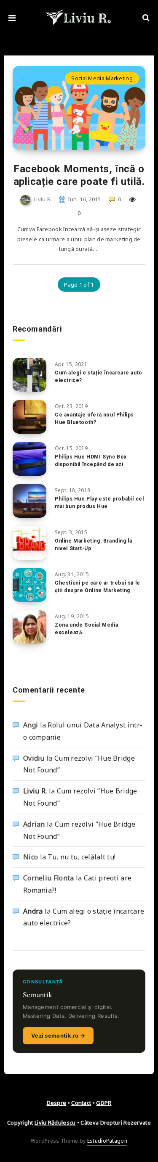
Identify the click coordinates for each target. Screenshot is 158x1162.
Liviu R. (35, 791)
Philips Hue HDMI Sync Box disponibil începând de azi (91, 460)
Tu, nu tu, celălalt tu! (81, 857)
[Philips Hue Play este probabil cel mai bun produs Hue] (29, 501)
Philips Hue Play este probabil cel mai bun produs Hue (99, 502)
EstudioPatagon (107, 1140)
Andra (33, 911)
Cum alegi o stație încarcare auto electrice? (98, 376)
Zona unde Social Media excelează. (86, 628)
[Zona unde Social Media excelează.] (29, 627)
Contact (81, 1103)
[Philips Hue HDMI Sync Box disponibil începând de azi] (29, 459)
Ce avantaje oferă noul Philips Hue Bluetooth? (94, 418)
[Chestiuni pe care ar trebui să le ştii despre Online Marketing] (29, 585)
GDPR (103, 1103)
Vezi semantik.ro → (58, 1035)
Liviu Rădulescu (55, 1122)
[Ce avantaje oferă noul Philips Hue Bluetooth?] (29, 417)
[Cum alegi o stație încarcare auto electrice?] (29, 375)
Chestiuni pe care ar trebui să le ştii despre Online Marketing (97, 586)
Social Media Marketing (102, 78)
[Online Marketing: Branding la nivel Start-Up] (29, 543)
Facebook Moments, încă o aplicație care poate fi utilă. (79, 175)
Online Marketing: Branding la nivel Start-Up (93, 544)
